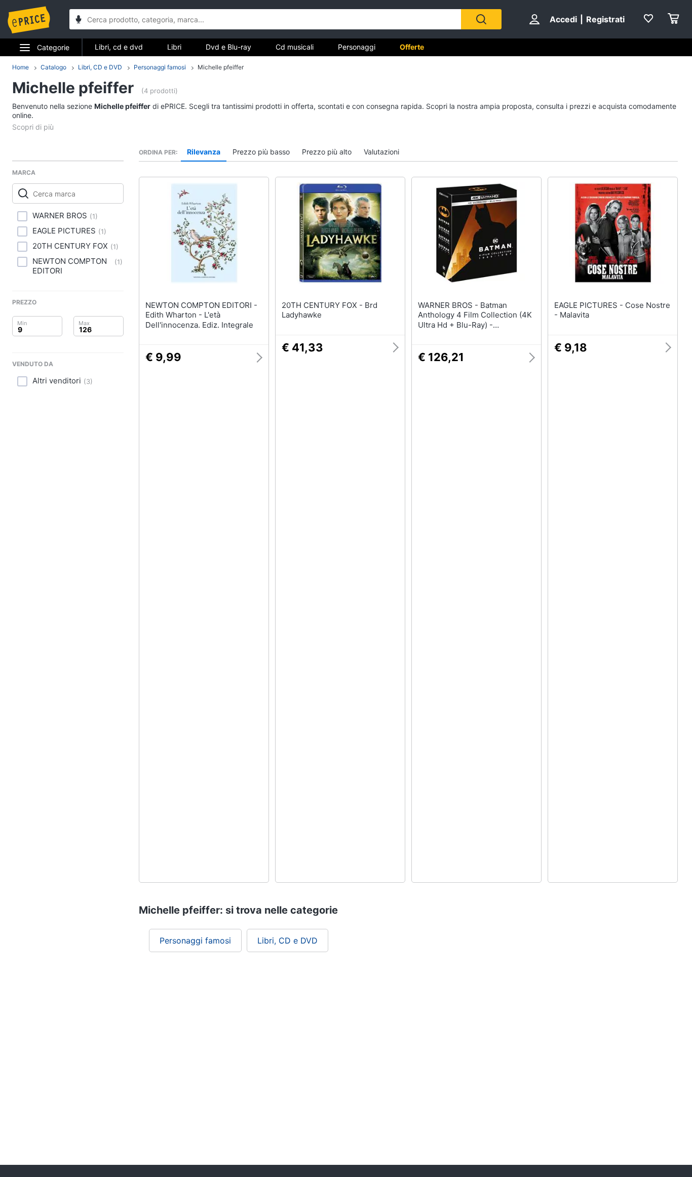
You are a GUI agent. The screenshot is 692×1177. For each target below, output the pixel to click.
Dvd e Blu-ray (228, 47)
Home (20, 67)
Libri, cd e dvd (119, 47)
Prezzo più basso (261, 151)
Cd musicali (295, 47)
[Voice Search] (78, 20)
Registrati (605, 19)
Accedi (563, 19)
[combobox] (265, 19)
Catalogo (53, 67)
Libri (174, 47)
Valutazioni (381, 151)
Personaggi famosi (160, 67)
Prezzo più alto (327, 151)
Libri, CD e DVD (100, 67)
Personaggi (356, 47)
